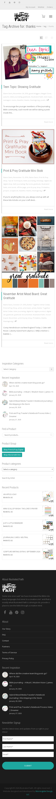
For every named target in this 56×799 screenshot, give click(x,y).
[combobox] (28, 469)
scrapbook (14, 191)
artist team (27, 308)
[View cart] (43, 16)
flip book (29, 184)
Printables (45, 187)
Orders (50, 7)
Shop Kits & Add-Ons (12, 455)
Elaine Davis (33, 177)
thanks (26, 100)
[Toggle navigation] (51, 16)
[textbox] (28, 469)
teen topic (48, 97)
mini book (12, 187)
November (13, 318)
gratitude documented (23, 315)
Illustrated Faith (37, 97)
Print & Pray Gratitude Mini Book (23, 171)
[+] (28, 62)
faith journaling (19, 184)
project (6, 191)
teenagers (7, 100)
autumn (6, 97)
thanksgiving (35, 100)
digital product (40, 311)
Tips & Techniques (15, 181)
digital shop (7, 184)
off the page (21, 187)
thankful (20, 100)
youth (42, 100)
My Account (30, 7)
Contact (5, 640)
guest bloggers (34, 93)
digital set (48, 181)
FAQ (4, 634)
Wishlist (41, 7)
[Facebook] (4, 2)
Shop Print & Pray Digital (13, 449)
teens (14, 100)
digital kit (30, 311)
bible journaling (16, 97)
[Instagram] (19, 2)
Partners (6, 646)
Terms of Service (9, 652)
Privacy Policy (8, 658)
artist (20, 308)
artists (34, 308)
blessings (39, 181)
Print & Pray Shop (10, 308)
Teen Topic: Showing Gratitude (22, 87)
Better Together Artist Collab (38, 305)
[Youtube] (9, 2)
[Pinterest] (14, 2)
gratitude (26, 97)
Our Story (6, 629)
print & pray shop (34, 187)
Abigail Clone (46, 93)
